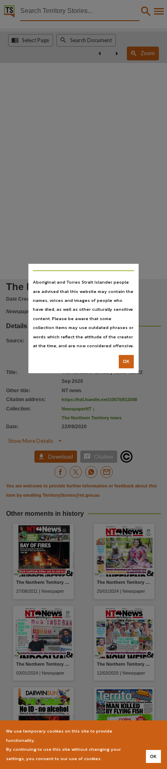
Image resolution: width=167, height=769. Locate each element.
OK (126, 361)
